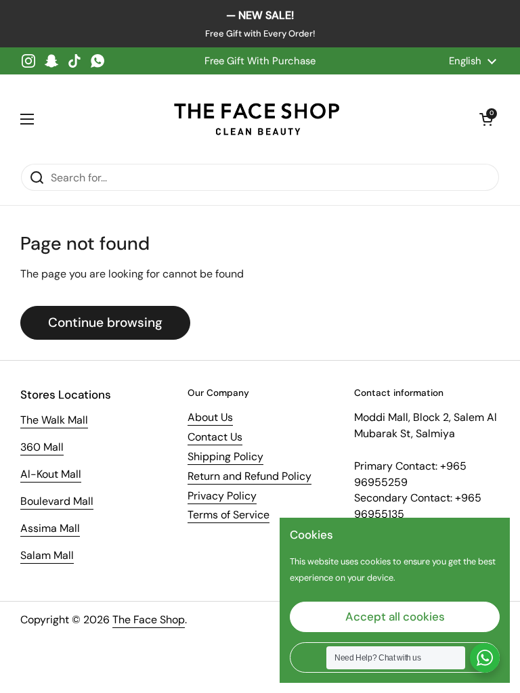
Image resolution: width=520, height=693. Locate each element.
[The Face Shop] (256, 119)
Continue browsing (105, 322)
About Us (210, 417)
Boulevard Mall (56, 501)
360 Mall (42, 447)
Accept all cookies (395, 616)
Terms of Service (228, 515)
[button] (486, 119)
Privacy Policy (222, 496)
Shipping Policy (225, 456)
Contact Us (215, 437)
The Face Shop (148, 619)
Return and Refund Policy (249, 476)
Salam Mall (47, 555)
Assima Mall (50, 528)
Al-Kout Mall (50, 474)
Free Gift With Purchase (260, 60)
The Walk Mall (54, 420)
